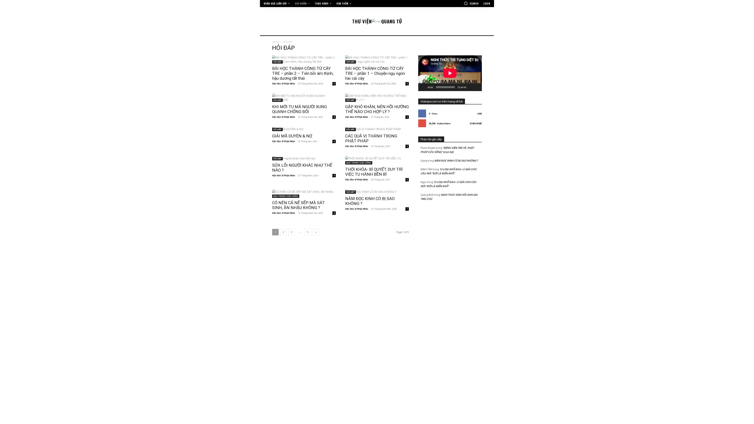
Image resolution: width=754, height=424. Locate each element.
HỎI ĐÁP (277, 61)
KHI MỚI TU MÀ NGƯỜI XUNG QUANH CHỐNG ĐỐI (299, 109)
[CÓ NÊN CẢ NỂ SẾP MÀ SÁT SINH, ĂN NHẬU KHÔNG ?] (304, 194)
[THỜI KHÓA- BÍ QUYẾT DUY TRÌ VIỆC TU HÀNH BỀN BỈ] (377, 160)
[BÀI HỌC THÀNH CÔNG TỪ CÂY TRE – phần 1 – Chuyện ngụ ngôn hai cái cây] (377, 59)
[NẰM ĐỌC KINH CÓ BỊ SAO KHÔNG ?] (377, 192)
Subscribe (476, 123)
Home (275, 42)
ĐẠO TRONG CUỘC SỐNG (358, 162)
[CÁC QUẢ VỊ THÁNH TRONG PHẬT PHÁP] (377, 129)
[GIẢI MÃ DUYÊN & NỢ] (304, 129)
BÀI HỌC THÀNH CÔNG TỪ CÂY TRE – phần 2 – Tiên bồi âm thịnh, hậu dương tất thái (302, 73)
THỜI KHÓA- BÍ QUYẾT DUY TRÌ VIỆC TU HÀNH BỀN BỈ (374, 172)
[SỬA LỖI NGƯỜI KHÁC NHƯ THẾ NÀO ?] (304, 158)
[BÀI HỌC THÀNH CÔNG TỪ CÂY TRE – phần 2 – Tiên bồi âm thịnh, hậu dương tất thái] (304, 59)
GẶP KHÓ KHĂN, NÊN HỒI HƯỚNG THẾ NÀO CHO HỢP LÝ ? (377, 109)
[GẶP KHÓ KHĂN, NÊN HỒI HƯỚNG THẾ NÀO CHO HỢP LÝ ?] (377, 98)
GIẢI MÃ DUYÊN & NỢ (292, 136)
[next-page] (315, 232)
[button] (471, 3)
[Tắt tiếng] (470, 87)
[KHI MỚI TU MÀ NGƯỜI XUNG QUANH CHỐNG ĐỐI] (304, 98)
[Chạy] (423, 87)
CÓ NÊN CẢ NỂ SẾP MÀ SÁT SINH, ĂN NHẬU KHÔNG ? (298, 205)
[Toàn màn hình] (477, 87)
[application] (450, 73)
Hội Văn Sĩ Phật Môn (283, 83)
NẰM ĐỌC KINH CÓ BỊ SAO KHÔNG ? (456, 160)
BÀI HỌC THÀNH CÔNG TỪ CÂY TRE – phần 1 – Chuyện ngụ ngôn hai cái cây (375, 73)
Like (479, 113)
